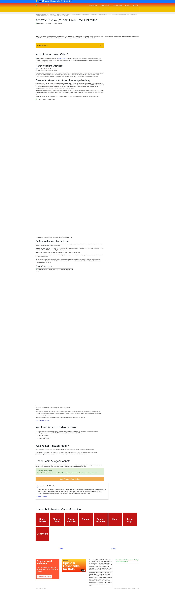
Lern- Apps (130, 520)
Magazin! (135, 5)
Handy (115, 519)
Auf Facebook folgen (44, 576)
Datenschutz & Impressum (120, 588)
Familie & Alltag (93, 5)
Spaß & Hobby (117, 5)
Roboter (86, 519)
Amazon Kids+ (62, 58)
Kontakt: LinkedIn (42, 497)
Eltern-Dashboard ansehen (42, 420)
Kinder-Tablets (42, 520)
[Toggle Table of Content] (100, 45)
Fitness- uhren (57, 520)
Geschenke (127, 5)
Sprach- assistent (100, 520)
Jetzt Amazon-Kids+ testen (70, 479)
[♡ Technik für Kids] (42, 5)
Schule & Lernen (105, 5)
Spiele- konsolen (71, 520)
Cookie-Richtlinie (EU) (133, 588)
